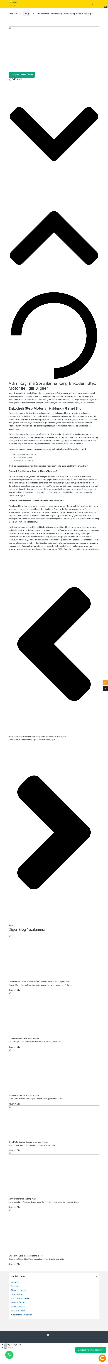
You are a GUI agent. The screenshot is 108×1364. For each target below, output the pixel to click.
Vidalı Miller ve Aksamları (21, 1315)
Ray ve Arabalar (18, 1311)
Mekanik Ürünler (18, 1302)
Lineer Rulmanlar (18, 1306)
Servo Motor (16, 1294)
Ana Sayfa (13, 13)
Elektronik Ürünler (18, 1290)
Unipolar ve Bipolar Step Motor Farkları (26, 1256)
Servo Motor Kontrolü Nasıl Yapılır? (24, 1095)
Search (93, 4)
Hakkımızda (16, 1286)
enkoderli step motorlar (82, 540)
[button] (54, 134)
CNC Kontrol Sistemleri (20, 1298)
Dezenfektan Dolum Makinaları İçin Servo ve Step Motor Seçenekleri (39, 981)
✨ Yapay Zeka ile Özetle (22, 74)
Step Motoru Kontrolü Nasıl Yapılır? (24, 1038)
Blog (27, 13)
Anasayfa (15, 1282)
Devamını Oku (14, 990)
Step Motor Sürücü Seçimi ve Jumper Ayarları (28, 1142)
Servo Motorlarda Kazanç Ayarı (22, 1199)
